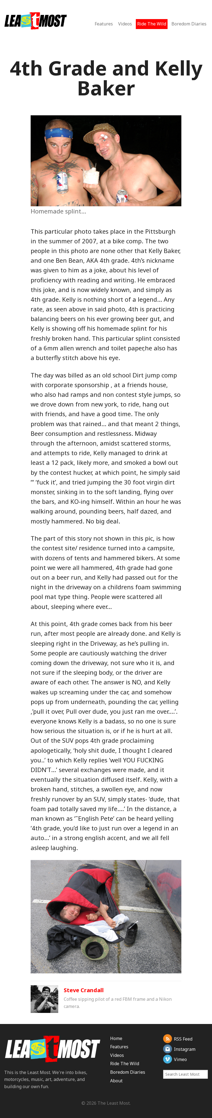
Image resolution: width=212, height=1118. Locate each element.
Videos (125, 24)
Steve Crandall (84, 990)
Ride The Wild (151, 24)
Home (116, 1038)
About (116, 1081)
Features (104, 24)
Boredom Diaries (188, 24)
